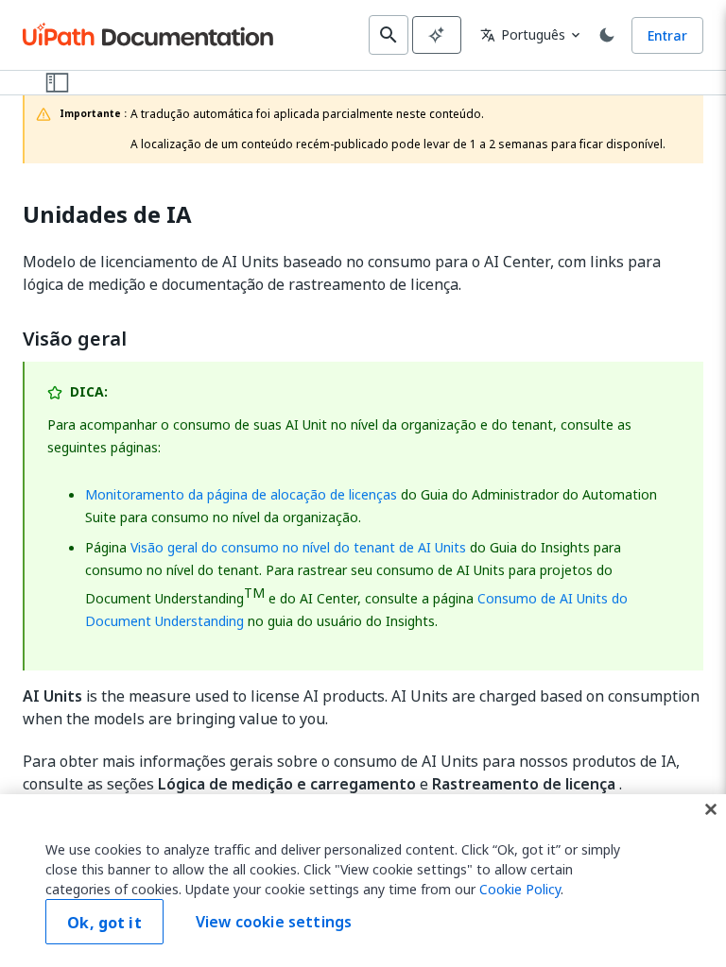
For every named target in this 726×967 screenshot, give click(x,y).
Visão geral (75, 339)
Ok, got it (104, 922)
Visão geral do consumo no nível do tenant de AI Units (298, 547)
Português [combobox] (522, 34)
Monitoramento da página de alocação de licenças (241, 494)
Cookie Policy (520, 889)
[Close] (711, 809)
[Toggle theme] (607, 35)
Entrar (667, 35)
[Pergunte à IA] (436, 35)
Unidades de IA (107, 214)
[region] (363, 880)
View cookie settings (274, 921)
